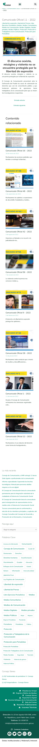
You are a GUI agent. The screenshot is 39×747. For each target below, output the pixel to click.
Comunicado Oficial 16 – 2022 (19, 150)
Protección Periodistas (10, 646)
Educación (29, 562)
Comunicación (27, 544)
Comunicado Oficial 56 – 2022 (19, 272)
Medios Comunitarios (30, 25)
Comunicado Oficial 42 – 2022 (19, 231)
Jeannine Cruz (9, 575)
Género (5, 571)
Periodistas (19, 624)
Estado (29, 566)
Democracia (8, 553)
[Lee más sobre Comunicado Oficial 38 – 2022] (19, 340)
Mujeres (30, 615)
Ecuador (19, 562)
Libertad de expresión (9, 23)
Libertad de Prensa (23, 23)
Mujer (22, 615)
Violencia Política (8, 663)
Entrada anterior (19, 100)
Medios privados (28, 610)
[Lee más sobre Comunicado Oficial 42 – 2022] (19, 219)
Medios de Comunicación (10, 27)
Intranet (33, 740)
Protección (23, 29)
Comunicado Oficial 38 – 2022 (19, 353)
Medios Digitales (25, 27)
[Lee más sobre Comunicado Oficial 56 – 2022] (19, 259)
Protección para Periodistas (15, 642)
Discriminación (8, 562)
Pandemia (22, 620)
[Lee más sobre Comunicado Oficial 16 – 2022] (19, 138)
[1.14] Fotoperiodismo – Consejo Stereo (15, 682)
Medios (19, 25)
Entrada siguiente (19, 105)
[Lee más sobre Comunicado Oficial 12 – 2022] (19, 423)
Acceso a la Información (10, 544)
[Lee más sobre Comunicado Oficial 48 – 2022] (19, 178)
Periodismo (8, 624)
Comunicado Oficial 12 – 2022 (19, 436)
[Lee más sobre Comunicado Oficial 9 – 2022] (19, 300)
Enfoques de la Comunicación (13, 566)
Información (16, 571)
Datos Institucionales (11, 740)
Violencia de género (20, 659)
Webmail (25, 740)
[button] (20, 4)
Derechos (18, 553)
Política (29, 624)
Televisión (30, 655)
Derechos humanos (10, 558)
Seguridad (20, 655)
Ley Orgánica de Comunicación (13, 579)
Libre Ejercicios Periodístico (14, 595)
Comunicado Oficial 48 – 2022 (19, 191)
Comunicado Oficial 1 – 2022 (18, 393)
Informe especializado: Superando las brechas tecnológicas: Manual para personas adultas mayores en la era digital (17, 484)
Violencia (7, 659)
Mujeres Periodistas (9, 620)
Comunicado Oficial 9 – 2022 (18, 312)
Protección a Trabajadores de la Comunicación (16, 635)
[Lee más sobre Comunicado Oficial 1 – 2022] (19, 381)
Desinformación (26, 558)
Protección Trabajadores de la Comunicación (18, 651)
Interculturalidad (29, 571)
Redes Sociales (9, 655)
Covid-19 (31, 549)
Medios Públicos (13, 29)
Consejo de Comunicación (14, 549)
